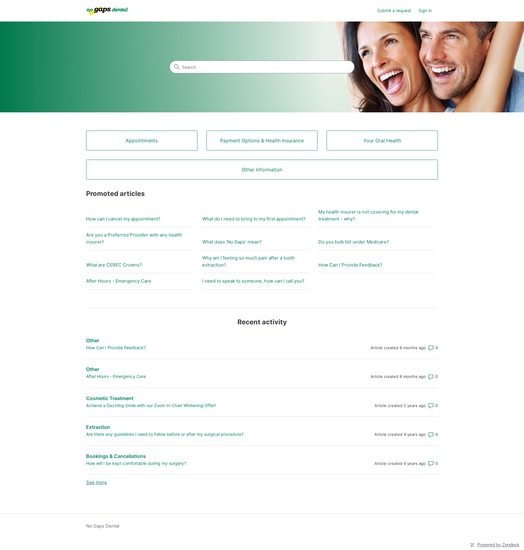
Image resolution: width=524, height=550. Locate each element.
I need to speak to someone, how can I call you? (253, 281)
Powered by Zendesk (498, 544)
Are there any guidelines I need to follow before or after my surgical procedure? (165, 434)
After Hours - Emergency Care (118, 281)
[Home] (107, 10)
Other (92, 340)
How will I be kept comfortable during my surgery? (136, 463)
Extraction (98, 427)
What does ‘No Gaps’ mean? (232, 242)
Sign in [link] (425, 10)
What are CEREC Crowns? (114, 265)
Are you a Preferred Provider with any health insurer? (134, 238)
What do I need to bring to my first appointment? (254, 219)
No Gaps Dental (102, 526)
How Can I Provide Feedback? (350, 265)
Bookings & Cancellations (116, 456)
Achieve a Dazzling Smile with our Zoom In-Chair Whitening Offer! (151, 405)
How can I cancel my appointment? (123, 219)
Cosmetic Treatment (109, 398)
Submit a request (394, 10)
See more (96, 482)
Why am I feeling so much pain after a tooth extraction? (248, 261)
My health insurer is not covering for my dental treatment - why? (368, 215)
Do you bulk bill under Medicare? (353, 242)
